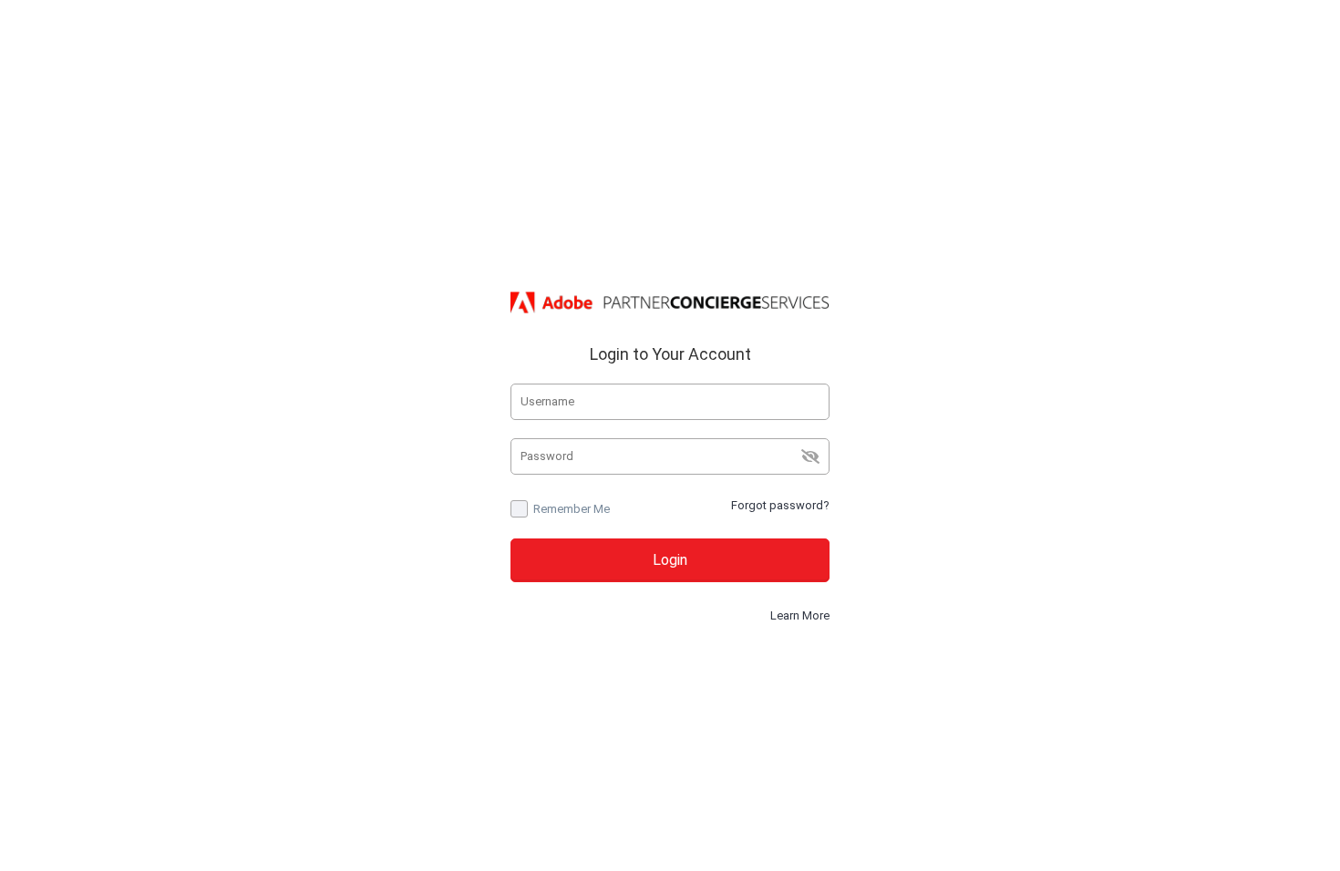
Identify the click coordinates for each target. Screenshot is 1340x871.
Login (670, 560)
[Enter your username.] (670, 402)
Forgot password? (780, 505)
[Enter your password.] (670, 456)
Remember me (571, 509)
